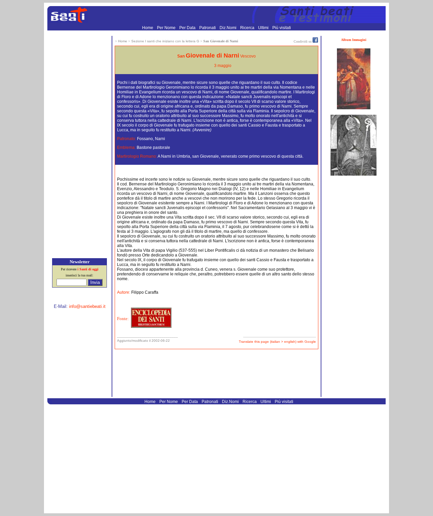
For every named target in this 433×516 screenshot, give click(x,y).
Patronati (208, 27)
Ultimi (264, 27)
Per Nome (167, 27)
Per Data (188, 27)
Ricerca (247, 27)
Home (148, 27)
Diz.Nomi (228, 27)
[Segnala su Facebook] (315, 41)
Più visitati (281, 27)
